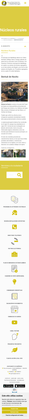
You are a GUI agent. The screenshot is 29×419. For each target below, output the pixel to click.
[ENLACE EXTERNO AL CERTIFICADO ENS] (14, 390)
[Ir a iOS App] (20, 385)
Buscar (19, 175)
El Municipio (21, 38)
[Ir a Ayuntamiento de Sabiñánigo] (11, 3)
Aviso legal (20, 378)
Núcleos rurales (7, 40)
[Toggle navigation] (25, 3)
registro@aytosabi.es (15, 373)
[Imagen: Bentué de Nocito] (7, 153)
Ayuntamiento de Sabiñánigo (8, 38)
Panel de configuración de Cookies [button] (14, 415)
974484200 (11, 371)
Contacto (7, 378)
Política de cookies (15, 382)
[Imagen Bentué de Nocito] (14, 91)
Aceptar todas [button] (14, 408)
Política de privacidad (10, 380)
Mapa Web (13, 378)
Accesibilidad (20, 380)
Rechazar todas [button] (14, 412)
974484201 (18, 371)
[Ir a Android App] (8, 385)
